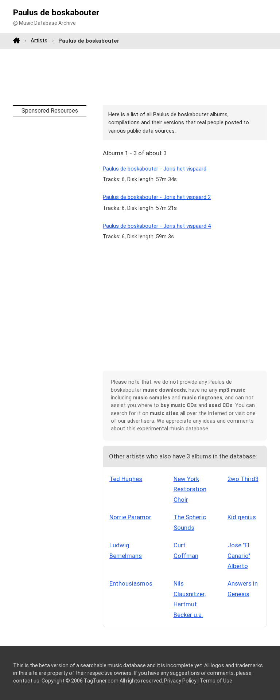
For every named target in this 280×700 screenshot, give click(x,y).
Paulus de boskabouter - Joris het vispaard (154, 168)
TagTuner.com (101, 681)
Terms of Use (216, 681)
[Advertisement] (140, 77)
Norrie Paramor (130, 517)
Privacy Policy (180, 681)
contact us (26, 681)
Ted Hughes (125, 478)
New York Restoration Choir (190, 489)
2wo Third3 (243, 478)
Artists (39, 40)
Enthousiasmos (130, 583)
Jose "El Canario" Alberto (239, 555)
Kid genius (242, 517)
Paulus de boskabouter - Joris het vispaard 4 (157, 226)
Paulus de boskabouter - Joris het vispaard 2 (157, 197)
